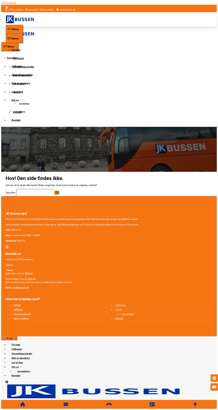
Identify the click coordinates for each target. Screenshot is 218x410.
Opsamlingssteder (23, 66)
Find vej (9, 265)
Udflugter (18, 58)
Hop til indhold (8, 2)
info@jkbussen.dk (67, 10)
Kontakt (17, 112)
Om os (16, 92)
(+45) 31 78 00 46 (15, 10)
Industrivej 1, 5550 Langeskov (41, 10)
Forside (16, 50)
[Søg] (56, 193)
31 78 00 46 (30, 279)
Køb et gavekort (22, 75)
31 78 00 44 (27, 273)
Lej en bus (19, 83)
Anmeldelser (24, 104)
